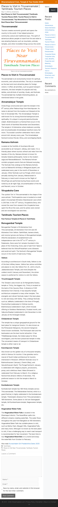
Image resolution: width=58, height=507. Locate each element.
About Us (47, 502)
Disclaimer (39, 502)
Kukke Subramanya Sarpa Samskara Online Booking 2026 (50, 27)
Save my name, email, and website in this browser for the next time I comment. (21, 489)
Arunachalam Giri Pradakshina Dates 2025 (24, 444)
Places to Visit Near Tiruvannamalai (15, 448)
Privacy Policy (30, 502)
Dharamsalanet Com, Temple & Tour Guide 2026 (22, 2)
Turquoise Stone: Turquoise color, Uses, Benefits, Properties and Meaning (50, 58)
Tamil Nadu (7, 446)
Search (47, 7)
